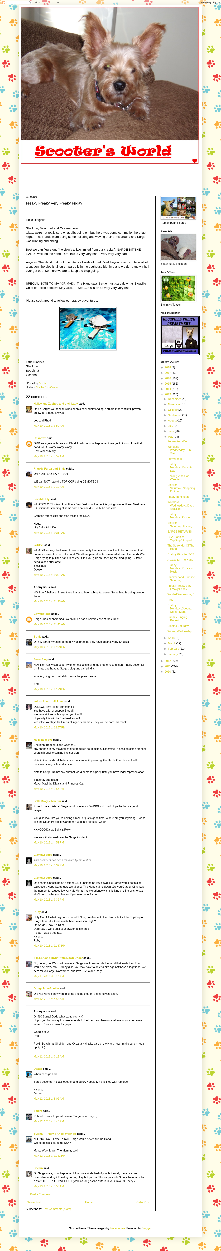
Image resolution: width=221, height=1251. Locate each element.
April (171, 638)
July (171, 425)
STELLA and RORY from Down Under (58, 957)
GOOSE (39, 545)
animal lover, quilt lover (49, 701)
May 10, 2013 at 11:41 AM (49, 624)
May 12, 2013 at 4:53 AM (49, 998)
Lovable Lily (42, 499)
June (171, 431)
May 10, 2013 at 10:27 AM (49, 574)
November (174, 404)
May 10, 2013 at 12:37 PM (49, 727)
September (175, 415)
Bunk (37, 636)
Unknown (40, 438)
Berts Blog (41, 659)
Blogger (146, 1228)
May (171, 436)
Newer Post (34, 1202)
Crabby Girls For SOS (180, 554)
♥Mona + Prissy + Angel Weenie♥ (55, 1133)
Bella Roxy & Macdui (47, 801)
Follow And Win (177, 441)
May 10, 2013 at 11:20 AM (49, 601)
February (174, 648)
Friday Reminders (178, 496)
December (174, 399)
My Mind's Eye (43, 739)
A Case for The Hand (180, 559)
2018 (168, 367)
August (172, 420)
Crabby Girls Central (47, 387)
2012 (168, 660)
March (172, 643)
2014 (168, 389)
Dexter (38, 1068)
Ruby (37, 912)
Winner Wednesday (179, 631)
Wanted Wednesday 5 (180, 594)
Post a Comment (40, 1194)
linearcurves (117, 1228)
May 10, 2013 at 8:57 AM (49, 456)
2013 (168, 394)
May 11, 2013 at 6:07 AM (49, 976)
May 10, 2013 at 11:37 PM (49, 945)
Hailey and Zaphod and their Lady (56, 403)
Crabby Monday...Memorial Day (180, 467)
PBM (170, 599)
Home (89, 1202)
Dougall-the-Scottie (46, 988)
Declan (38, 1168)
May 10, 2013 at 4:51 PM (49, 842)
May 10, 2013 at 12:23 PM (49, 647)
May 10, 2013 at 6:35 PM (49, 899)
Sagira (38, 1110)
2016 (168, 378)
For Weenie (174, 458)
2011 (168, 666)
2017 (168, 372)
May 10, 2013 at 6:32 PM (49, 865)
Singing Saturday (178, 625)
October (173, 409)
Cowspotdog (42, 613)
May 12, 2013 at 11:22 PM (49, 1155)
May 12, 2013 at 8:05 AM (49, 1098)
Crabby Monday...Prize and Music (180, 568)
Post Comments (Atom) (57, 1209)
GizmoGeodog (43, 854)
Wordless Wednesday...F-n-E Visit (180, 450)
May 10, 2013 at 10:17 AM (49, 532)
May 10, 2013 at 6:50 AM (49, 425)
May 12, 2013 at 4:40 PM (49, 1121)
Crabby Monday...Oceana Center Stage (179, 608)
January (173, 654)
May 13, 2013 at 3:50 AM (49, 1186)
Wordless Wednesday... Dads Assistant (180, 505)
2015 (168, 383)
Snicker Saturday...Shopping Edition (181, 488)
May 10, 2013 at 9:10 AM (49, 486)
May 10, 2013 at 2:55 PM (49, 788)
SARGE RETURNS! (180, 531)
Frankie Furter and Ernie (49, 468)
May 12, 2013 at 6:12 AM (49, 1056)
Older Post (142, 1202)
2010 (168, 671)
